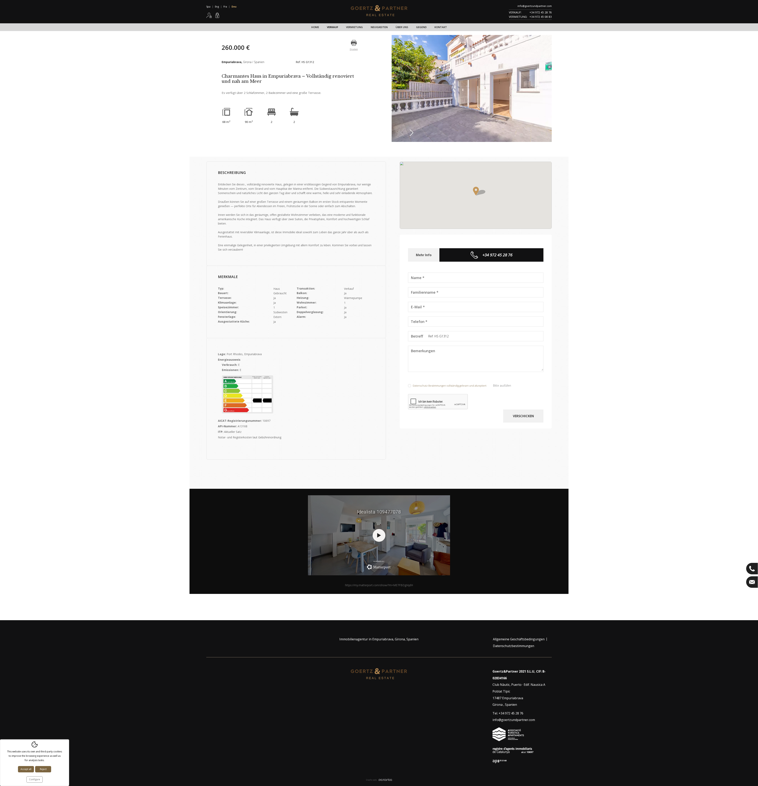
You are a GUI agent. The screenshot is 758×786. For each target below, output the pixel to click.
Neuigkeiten (379, 27)
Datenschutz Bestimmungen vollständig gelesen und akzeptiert (449, 385)
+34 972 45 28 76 (540, 12)
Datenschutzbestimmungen (513, 646)
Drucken (354, 49)
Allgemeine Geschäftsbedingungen (519, 639)
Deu (234, 6)
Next (413, 132)
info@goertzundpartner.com (535, 6)
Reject (43, 769)
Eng (217, 6)
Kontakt (440, 27)
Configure (34, 779)
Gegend (421, 27)
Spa (208, 6)
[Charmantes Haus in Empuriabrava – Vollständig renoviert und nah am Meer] (472, 88)
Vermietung (354, 27)
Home (315, 27)
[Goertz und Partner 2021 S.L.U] (379, 10)
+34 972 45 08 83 (540, 17)
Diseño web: (371, 779)
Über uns (402, 27)
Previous (403, 132)
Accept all (26, 769)
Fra (225, 6)
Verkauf (332, 27)
